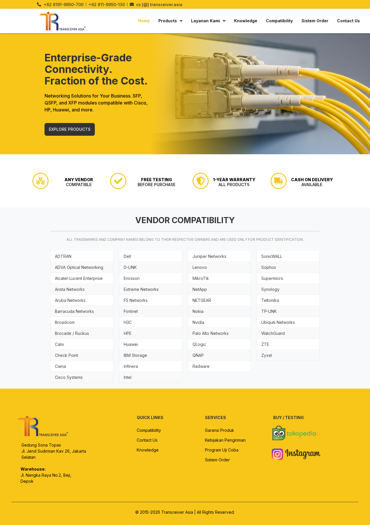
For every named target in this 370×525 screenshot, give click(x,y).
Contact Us (348, 20)
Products (167, 20)
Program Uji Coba (221, 449)
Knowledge (245, 20)
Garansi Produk (219, 430)
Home (144, 20)
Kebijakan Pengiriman (225, 440)
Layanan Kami (205, 20)
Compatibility (279, 20)
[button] (170, 20)
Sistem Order (314, 20)
